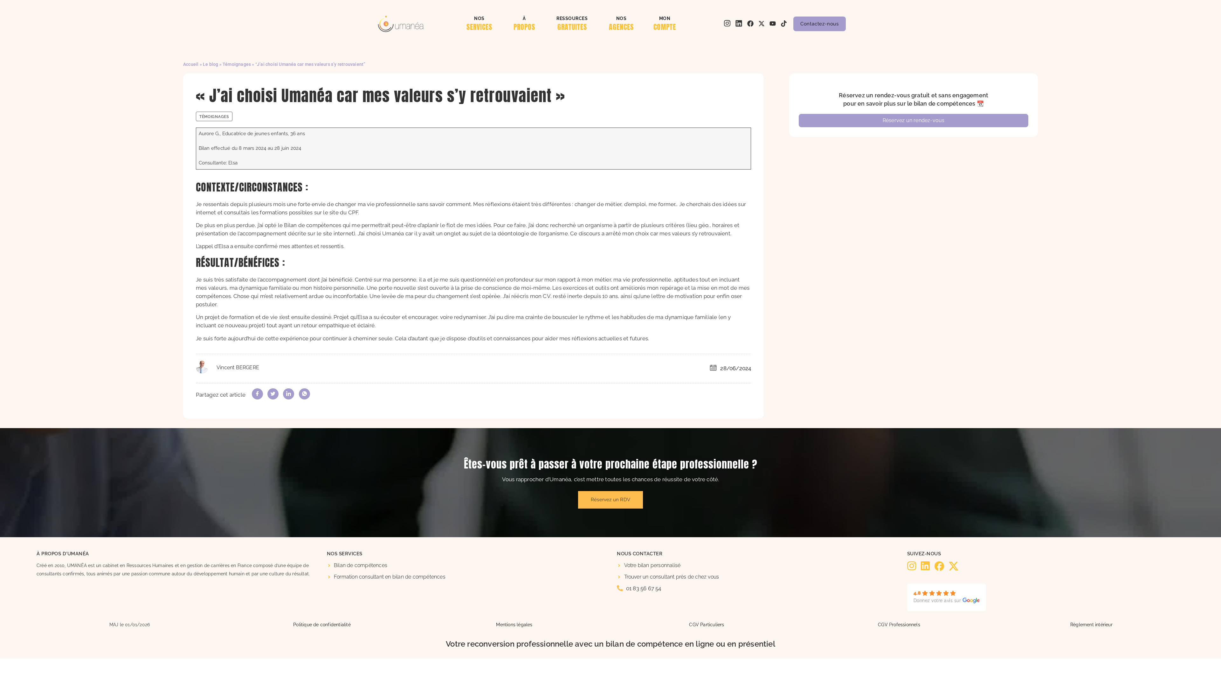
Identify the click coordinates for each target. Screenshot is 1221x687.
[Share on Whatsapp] (304, 393)
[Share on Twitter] (273, 393)
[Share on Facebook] (257, 393)
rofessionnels (906, 624)
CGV (883, 624)
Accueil (190, 64)
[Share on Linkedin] (288, 393)
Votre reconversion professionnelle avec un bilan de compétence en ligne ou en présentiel (610, 644)
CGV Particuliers (706, 624)
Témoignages (237, 64)
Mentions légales (514, 624)
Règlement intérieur (1091, 624)
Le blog (210, 64)
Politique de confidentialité (322, 624)
